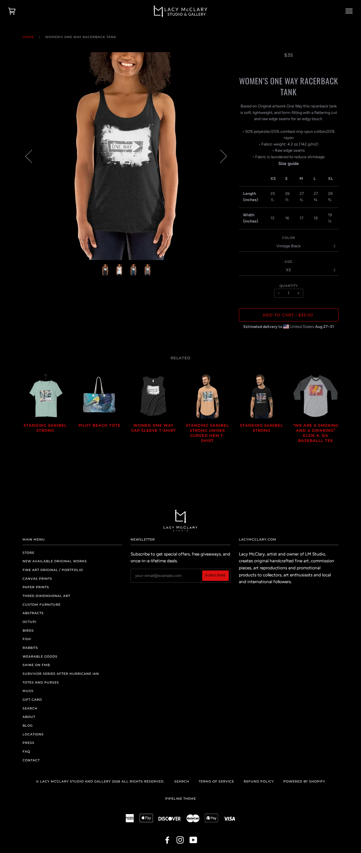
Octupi (29, 622)
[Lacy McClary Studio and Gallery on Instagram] (180, 842)
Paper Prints (36, 587)
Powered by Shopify (304, 781)
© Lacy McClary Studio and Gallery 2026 (78, 781)
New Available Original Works (55, 561)
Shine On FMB (36, 665)
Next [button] (220, 156)
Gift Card (32, 700)
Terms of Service (216, 781)
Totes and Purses (41, 682)
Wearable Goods (40, 656)
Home (28, 37)
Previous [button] (32, 156)
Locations (33, 734)
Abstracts (33, 613)
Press (28, 743)
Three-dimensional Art (46, 596)
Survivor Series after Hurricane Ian (61, 674)
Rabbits (30, 648)
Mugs (28, 691)
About (29, 717)
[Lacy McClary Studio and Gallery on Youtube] (193, 842)
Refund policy (259, 781)
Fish (27, 639)
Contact (31, 760)
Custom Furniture (42, 605)
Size (288, 262)
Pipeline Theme (180, 799)
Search (30, 708)
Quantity (288, 286)
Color (288, 238)
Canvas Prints (37, 579)
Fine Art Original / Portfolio (53, 570)
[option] (126, 156)
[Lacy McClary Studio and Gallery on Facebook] (167, 842)
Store (28, 553)
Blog (28, 726)
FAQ (26, 751)
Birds (28, 630)
